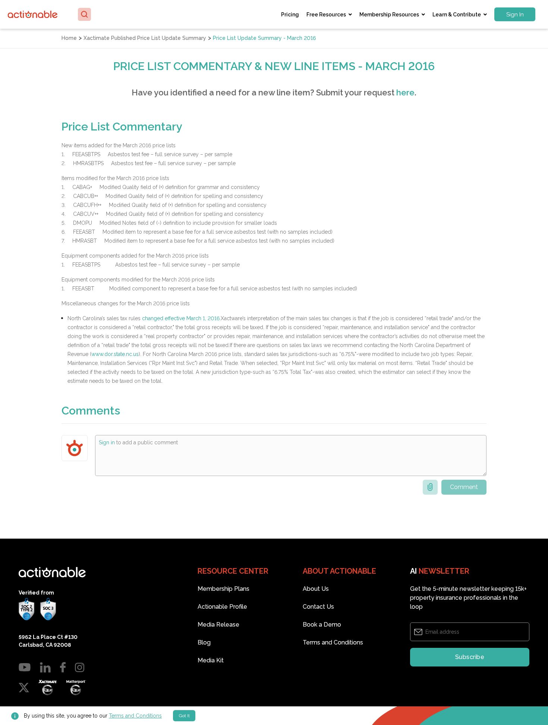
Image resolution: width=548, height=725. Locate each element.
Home (69, 38)
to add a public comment (138, 442)
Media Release (218, 624)
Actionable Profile (222, 606)
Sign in (107, 442)
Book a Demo (322, 624)
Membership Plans (223, 588)
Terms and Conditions (135, 716)
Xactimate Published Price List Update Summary (145, 38)
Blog (204, 642)
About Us (316, 588)
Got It (184, 715)
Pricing (290, 15)
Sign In (515, 14)
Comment (464, 487)
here (405, 92)
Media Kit (211, 660)
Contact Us (318, 606)
